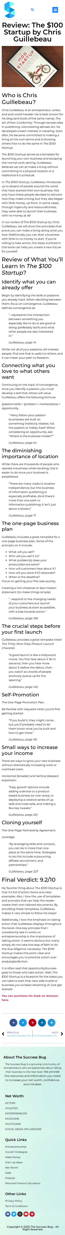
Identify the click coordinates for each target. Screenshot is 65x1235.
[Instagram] (20, 1214)
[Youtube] (26, 1214)
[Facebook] (7, 1214)
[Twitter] (13, 1214)
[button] (55, 10)
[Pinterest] (32, 1214)
